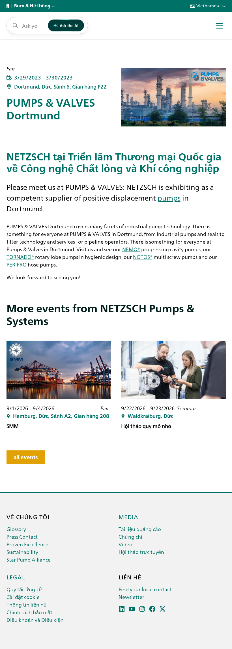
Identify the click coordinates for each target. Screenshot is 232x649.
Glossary (16, 528)
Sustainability (22, 551)
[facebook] (152, 609)
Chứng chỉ (130, 536)
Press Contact (22, 536)
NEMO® (131, 249)
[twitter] (162, 609)
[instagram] (142, 609)
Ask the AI (69, 25)
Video (125, 544)
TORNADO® (20, 256)
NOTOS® (142, 256)
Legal (16, 577)
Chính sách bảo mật (29, 612)
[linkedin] (122, 609)
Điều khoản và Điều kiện (35, 619)
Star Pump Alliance (29, 559)
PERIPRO (17, 264)
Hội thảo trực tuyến (141, 551)
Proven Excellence (27, 544)
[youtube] (132, 609)
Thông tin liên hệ (26, 604)
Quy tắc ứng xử (24, 589)
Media (128, 517)
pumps (169, 197)
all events (26, 457)
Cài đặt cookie (23, 596)
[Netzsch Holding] (9, 6)
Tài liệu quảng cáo (140, 528)
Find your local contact (145, 589)
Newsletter (131, 596)
